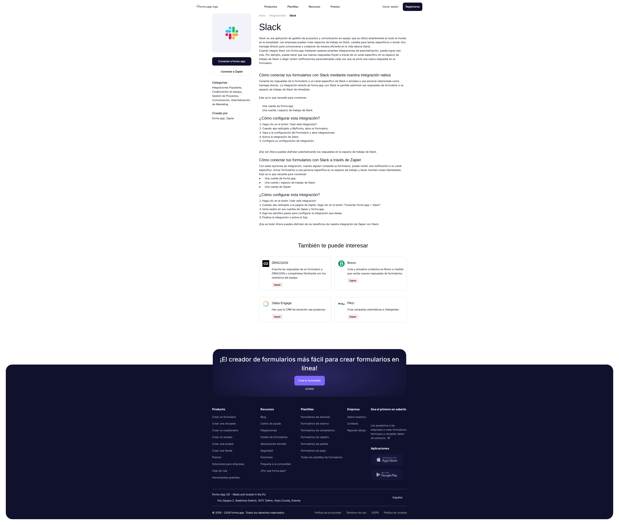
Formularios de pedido (314, 443)
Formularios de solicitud (315, 417)
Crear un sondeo (222, 437)
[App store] (389, 460)
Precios (216, 457)
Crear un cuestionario (225, 430)
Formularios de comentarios (318, 430)
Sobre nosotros (356, 417)
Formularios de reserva (315, 423)
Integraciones (268, 430)
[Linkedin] (373, 418)
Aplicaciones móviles (273, 443)
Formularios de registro (315, 437)
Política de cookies (395, 512)
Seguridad (266, 450)
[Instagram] (380, 418)
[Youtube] (394, 418)
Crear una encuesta (224, 423)
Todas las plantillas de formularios (321, 457)
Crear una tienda (222, 450)
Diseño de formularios (273, 437)
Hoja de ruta (219, 470)
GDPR (375, 512)
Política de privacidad (328, 512)
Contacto (352, 423)
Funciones (266, 457)
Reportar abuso (356, 430)
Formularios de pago (313, 450)
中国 (395, 488)
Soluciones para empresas (228, 464)
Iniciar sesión (390, 6)
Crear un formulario (224, 417)
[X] (387, 418)
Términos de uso (356, 512)
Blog (263, 417)
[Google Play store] (389, 475)
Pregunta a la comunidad (275, 464)
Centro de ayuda (270, 423)
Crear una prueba (222, 443)
